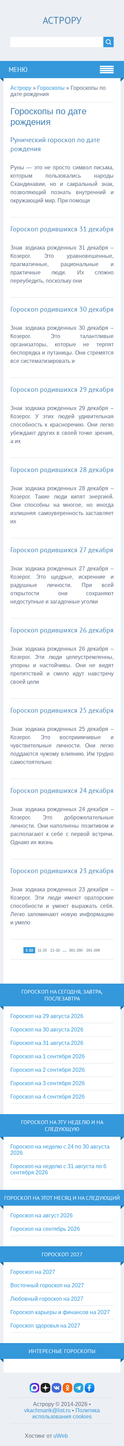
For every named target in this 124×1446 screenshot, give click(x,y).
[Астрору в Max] (34, 1391)
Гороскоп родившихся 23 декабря (62, 870)
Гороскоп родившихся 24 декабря (62, 790)
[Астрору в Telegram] (78, 1391)
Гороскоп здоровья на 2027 (45, 1326)
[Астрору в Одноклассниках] (67, 1391)
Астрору (62, 20)
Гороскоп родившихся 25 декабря (62, 710)
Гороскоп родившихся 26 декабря (62, 630)
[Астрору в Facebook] (89, 1391)
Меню (18, 69)
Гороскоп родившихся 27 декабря (61, 549)
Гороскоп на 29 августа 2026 (46, 1016)
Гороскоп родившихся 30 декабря (62, 309)
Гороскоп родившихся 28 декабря (62, 469)
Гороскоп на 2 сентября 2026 (47, 1070)
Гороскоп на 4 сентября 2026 (47, 1097)
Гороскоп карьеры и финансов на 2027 (60, 1312)
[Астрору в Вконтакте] (56, 1391)
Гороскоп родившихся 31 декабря (62, 228)
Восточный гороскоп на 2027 (47, 1285)
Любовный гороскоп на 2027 (46, 1299)
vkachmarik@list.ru (47, 1410)
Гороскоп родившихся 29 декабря (62, 389)
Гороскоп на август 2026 (41, 1215)
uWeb (60, 1436)
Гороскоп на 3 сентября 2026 (47, 1083)
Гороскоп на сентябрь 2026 (45, 1229)
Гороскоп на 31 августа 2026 (46, 1043)
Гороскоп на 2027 (32, 1272)
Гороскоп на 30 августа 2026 (46, 1030)
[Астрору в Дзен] (45, 1391)
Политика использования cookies (66, 1413)
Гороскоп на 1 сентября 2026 (47, 1056)
